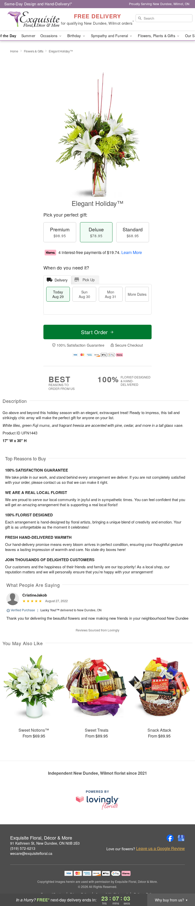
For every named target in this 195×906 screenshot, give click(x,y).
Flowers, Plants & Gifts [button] (157, 35)
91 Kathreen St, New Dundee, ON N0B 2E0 (45, 843)
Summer (28, 35)
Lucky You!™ (49, 610)
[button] (181, 884)
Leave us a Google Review (160, 848)
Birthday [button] (74, 35)
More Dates (137, 294)
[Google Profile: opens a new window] (181, 838)
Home (14, 51)
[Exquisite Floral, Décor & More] (33, 19)
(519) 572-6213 (22, 848)
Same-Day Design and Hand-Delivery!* (38, 3)
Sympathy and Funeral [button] (110, 35)
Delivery (61, 279)
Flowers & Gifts (33, 51)
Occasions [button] (49, 35)
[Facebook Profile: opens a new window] (170, 838)
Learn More (131, 252)
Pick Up (89, 279)
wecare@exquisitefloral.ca (31, 853)
